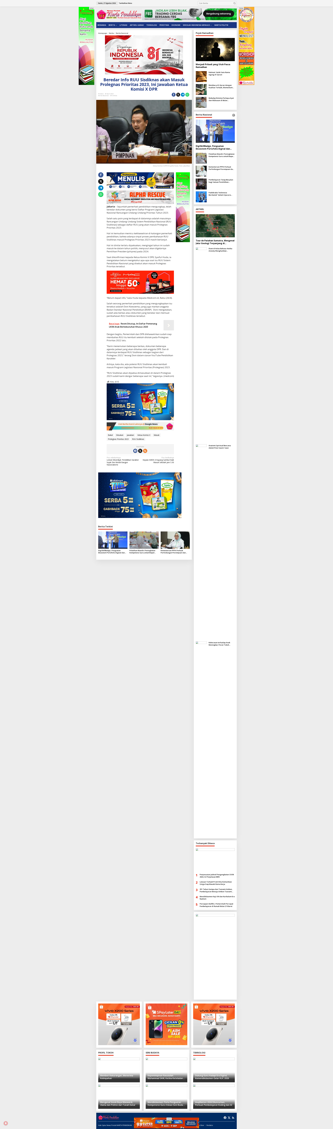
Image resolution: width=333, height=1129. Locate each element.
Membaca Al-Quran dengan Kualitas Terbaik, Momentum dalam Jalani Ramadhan (221, 86)
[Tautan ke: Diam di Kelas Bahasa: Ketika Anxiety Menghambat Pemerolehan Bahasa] (201, 344)
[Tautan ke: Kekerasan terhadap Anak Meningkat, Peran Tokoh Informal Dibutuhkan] (201, 738)
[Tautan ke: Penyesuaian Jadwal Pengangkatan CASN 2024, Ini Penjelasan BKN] (215, 859)
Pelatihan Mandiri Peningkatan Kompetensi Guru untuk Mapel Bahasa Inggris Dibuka (142, 551)
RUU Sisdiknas (138, 439)
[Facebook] (135, 451)
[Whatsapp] (187, 95)
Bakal (110, 435)
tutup (92, 8)
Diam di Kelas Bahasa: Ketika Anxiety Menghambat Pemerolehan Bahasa (220, 249)
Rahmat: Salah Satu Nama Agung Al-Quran (219, 73)
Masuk (156, 435)
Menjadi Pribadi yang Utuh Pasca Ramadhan (213, 66)
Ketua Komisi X (143, 435)
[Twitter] (140, 451)
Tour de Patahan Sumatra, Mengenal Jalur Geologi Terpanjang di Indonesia (215, 242)
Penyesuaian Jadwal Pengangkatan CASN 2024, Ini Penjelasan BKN (217, 875)
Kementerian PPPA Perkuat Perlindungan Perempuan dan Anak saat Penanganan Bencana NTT (174, 551)
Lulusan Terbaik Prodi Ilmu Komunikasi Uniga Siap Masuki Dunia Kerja (216, 883)
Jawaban (130, 435)
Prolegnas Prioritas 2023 (118, 439)
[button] (234, 3)
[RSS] (145, 451)
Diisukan (119, 435)
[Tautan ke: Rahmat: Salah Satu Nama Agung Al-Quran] (201, 76)
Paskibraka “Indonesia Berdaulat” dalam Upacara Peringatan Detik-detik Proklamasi (220, 193)
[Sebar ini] (174, 95)
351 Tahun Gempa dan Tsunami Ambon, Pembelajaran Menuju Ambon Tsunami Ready (216, 890)
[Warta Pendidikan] (119, 14)
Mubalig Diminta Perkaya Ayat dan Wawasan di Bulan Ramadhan (221, 99)
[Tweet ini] (178, 95)
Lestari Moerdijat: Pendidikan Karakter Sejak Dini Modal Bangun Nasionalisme (123, 461)
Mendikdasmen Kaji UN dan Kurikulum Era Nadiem (217, 897)
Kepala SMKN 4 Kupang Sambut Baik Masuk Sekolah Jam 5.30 (158, 459)
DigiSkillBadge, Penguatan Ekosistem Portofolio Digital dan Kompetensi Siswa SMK (111, 551)
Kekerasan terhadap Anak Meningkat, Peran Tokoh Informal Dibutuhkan (219, 643)
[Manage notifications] (6, 1123)
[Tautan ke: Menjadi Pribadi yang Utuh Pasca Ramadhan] (215, 49)
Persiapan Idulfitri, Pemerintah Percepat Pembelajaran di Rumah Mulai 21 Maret (216, 905)
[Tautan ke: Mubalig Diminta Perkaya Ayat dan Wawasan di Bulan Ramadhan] (201, 102)
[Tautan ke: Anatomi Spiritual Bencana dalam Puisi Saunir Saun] (201, 541)
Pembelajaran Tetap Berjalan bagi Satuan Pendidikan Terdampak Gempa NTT (221, 181)
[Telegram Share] (183, 95)
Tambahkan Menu (125, 3)
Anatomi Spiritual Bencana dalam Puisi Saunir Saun (220, 446)
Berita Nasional (103, 95)
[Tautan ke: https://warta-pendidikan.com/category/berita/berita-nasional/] (233, 115)
